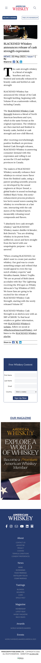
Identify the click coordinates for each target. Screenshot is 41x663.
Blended (20, 589)
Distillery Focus (20, 576)
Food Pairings (20, 573)
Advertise (20, 545)
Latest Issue (20, 612)
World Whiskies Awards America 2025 (20, 639)
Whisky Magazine (21, 614)
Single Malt (20, 598)
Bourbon (20, 592)
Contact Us (20, 543)
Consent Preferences (20, 556)
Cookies (20, 551)
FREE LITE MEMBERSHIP (30, 18)
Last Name (8, 381)
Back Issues (20, 617)
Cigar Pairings (20, 578)
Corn (20, 595)
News (7, 56)
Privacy (20, 548)
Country (9, 392)
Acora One (33, 654)
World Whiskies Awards (21, 628)
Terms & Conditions (20, 554)
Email (10, 386)
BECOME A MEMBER (9, 18)
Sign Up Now (20, 398)
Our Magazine (20, 418)
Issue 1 (31, 56)
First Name (8, 375)
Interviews (20, 570)
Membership (21, 609)
